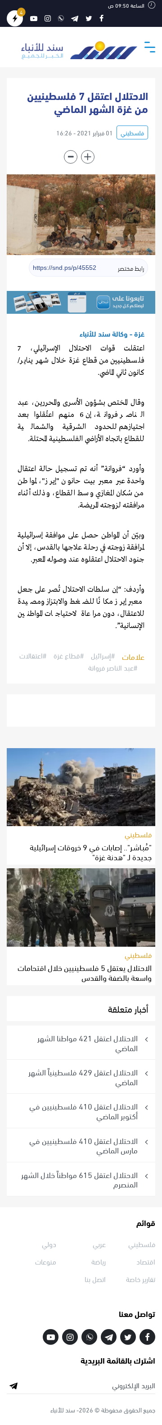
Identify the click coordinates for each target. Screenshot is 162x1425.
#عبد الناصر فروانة (112, 667)
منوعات (45, 1261)
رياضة (98, 1261)
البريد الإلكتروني (133, 1385)
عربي (99, 1243)
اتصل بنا (95, 1278)
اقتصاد (145, 1261)
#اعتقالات (32, 656)
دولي (49, 1243)
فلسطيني (132, 132)
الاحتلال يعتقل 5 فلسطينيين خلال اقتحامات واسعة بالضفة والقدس (85, 972)
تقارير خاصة (140, 1278)
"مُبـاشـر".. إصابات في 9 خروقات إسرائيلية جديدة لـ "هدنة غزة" (91, 851)
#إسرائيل (103, 656)
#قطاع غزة (69, 656)
